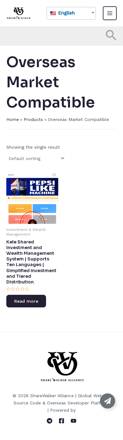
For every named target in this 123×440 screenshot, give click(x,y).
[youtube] (73, 421)
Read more (26, 301)
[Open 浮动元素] (107, 401)
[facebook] (61, 421)
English (66, 13)
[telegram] (49, 421)
